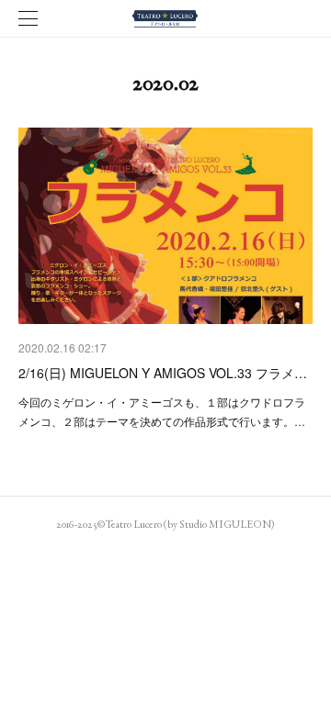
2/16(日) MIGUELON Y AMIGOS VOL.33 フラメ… (162, 373)
